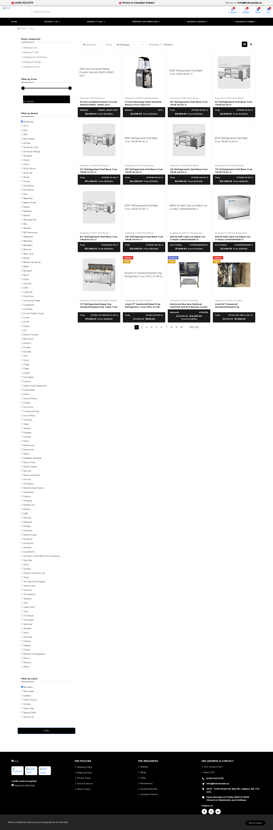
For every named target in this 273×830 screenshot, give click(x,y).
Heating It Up (87, 98)
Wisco (26, 667)
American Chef (30, 147)
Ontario (27, 704)
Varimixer (28, 624)
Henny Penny (30, 398)
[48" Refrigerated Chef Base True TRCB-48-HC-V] (189, 141)
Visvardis (27, 637)
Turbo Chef (28, 607)
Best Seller (28, 691)
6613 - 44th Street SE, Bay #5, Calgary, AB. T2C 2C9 (233, 790)
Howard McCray (31, 411)
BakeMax (28, 198)
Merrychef (28, 449)
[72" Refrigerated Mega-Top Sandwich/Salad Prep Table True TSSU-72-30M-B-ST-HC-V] (99, 275)
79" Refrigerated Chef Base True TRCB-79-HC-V (233, 170)
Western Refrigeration (34, 654)
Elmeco (27, 343)
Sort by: (109, 44)
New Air (27, 471)
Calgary (27, 695)
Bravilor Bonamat (32, 262)
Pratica (26, 509)
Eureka (26, 347)
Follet (26, 368)
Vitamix (27, 641)
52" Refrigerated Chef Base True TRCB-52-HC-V (233, 103)
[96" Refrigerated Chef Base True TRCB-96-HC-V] (144, 141)
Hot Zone (28, 407)
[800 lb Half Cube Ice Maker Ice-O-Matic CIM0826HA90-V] (189, 208)
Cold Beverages (150, 98)
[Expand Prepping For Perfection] (23, 57)
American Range (31, 151)
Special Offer (29, 712)
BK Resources (30, 232)
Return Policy (83, 789)
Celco (26, 279)
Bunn (26, 275)
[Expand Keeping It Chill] (23, 52)
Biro (25, 224)
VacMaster (28, 620)
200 (196, 327)
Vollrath (27, 645)
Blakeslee (28, 236)
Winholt (27, 662)
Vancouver (28, 717)
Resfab (26, 526)
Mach (26, 441)
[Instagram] (211, 811)
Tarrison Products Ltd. (34, 573)
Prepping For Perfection (35, 57)
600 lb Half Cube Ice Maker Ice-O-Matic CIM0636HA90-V (233, 238)
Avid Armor (29, 190)
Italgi (25, 424)
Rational (27, 522)
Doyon (26, 326)
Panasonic (28, 492)
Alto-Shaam (29, 139)
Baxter (26, 207)
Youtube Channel (148, 794)
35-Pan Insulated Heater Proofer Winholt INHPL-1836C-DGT (98, 103)
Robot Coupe (30, 535)
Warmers (100, 98)
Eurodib (27, 351)
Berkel (26, 215)
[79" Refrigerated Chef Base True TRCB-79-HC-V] (234, 141)
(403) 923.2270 (24, 2)
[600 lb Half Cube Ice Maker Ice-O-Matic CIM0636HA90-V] (234, 208)
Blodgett (27, 245)
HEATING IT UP (51, 21)
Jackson (27, 428)
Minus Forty (29, 462)
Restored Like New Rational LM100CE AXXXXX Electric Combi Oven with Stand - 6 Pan (188, 305)
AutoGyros (28, 185)
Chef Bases (193, 98)
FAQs (143, 778)
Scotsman (28, 543)
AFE (25, 134)
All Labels (28, 687)
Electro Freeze (30, 334)
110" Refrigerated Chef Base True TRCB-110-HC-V (144, 238)
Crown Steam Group (33, 313)
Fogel (26, 364)
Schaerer (27, 539)
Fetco (26, 360)
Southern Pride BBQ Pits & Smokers (41, 556)
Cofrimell (27, 292)
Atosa (26, 177)
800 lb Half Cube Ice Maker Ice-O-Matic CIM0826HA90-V (188, 238)
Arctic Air (27, 173)
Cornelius (28, 309)
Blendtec (28, 241)
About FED (209, 772)
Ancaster (27, 156)
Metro (26, 454)
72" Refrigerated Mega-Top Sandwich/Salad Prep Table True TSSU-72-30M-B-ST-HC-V (98, 305)
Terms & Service (85, 783)
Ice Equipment (194, 233)
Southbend (29, 552)
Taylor (26, 577)
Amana (27, 143)
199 (191, 327)
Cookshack (28, 305)
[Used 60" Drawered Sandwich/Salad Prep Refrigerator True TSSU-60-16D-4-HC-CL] (234, 275)
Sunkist (27, 569)
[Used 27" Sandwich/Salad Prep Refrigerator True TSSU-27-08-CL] (144, 275)
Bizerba (27, 228)
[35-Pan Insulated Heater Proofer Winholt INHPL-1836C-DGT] (99, 73)
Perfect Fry (29, 505)
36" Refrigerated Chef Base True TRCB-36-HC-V (188, 103)
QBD (25, 513)
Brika (25, 266)
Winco (26, 658)
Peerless (27, 500)
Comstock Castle (31, 300)
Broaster (27, 271)
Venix (26, 632)
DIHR (26, 322)
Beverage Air (29, 219)
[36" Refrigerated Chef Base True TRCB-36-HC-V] (189, 73)
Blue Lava (28, 253)
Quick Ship (28, 708)
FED (25, 356)
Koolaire (27, 432)
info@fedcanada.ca (250, 2)
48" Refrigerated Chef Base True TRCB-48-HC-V (189, 170)
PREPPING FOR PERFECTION (145, 21)
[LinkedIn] (218, 811)
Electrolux (28, 339)
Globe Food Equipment (35, 385)
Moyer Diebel (30, 466)
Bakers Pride (29, 202)
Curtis (26, 317)
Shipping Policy (84, 767)
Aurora (26, 181)
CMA (25, 288)
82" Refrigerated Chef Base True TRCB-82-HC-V (98, 238)
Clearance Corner (134, 300)
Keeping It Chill (133, 98)
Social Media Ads (148, 789)
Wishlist (245, 12)
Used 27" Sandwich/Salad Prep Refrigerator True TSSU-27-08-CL (142, 305)
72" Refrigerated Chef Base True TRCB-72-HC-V (98, 170)
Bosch (26, 258)
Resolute (27, 530)
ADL (25, 130)
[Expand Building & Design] (23, 62)
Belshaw (27, 211)
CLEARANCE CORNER (244, 21)
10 (181, 327)
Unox (26, 611)
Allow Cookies (255, 823)
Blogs (143, 772)
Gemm (27, 381)
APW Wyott (29, 168)
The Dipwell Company (34, 581)
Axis (25, 194)
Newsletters (146, 783)
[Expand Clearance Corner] (23, 67)
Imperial (27, 420)
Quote (258, 12)
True (25, 603)
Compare (232, 12)
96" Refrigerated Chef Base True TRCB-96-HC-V (144, 170)
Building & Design (32, 62)
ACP (25, 126)
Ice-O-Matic (29, 415)
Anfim (26, 164)
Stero (26, 564)
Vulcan (26, 649)
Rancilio (27, 517)
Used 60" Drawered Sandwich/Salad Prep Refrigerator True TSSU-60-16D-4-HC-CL (233, 305)
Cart (268, 12)
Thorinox (27, 590)
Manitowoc (29, 445)
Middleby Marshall (32, 458)
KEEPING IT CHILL (95, 21)
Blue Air (27, 249)
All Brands (28, 121)
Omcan (27, 479)
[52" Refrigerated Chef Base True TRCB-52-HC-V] (234, 73)
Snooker (27, 547)
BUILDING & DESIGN (196, 21)
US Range (28, 615)
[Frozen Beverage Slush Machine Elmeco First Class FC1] (144, 73)
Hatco (26, 394)
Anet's (26, 160)
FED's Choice (30, 700)
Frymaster (28, 377)
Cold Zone (28, 296)
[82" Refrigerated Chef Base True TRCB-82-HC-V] (99, 208)
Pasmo (27, 496)
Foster (26, 373)
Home (14, 21)
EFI (25, 330)
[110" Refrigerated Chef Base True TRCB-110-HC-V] (144, 208)
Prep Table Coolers (107, 300)
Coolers (148, 300)
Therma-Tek (29, 586)
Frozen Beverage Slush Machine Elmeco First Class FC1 (143, 103)
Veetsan (27, 628)
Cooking (193, 300)
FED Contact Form (213, 767)
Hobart (26, 403)
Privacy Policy (84, 778)
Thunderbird (29, 594)
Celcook (27, 283)
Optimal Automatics (33, 488)
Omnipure (28, 483)
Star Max (27, 560)
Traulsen (27, 598)
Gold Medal (29, 390)
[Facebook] (204, 811)
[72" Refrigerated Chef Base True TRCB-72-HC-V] (99, 141)
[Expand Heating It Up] (23, 47)
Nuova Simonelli (31, 475)
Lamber (27, 437)
